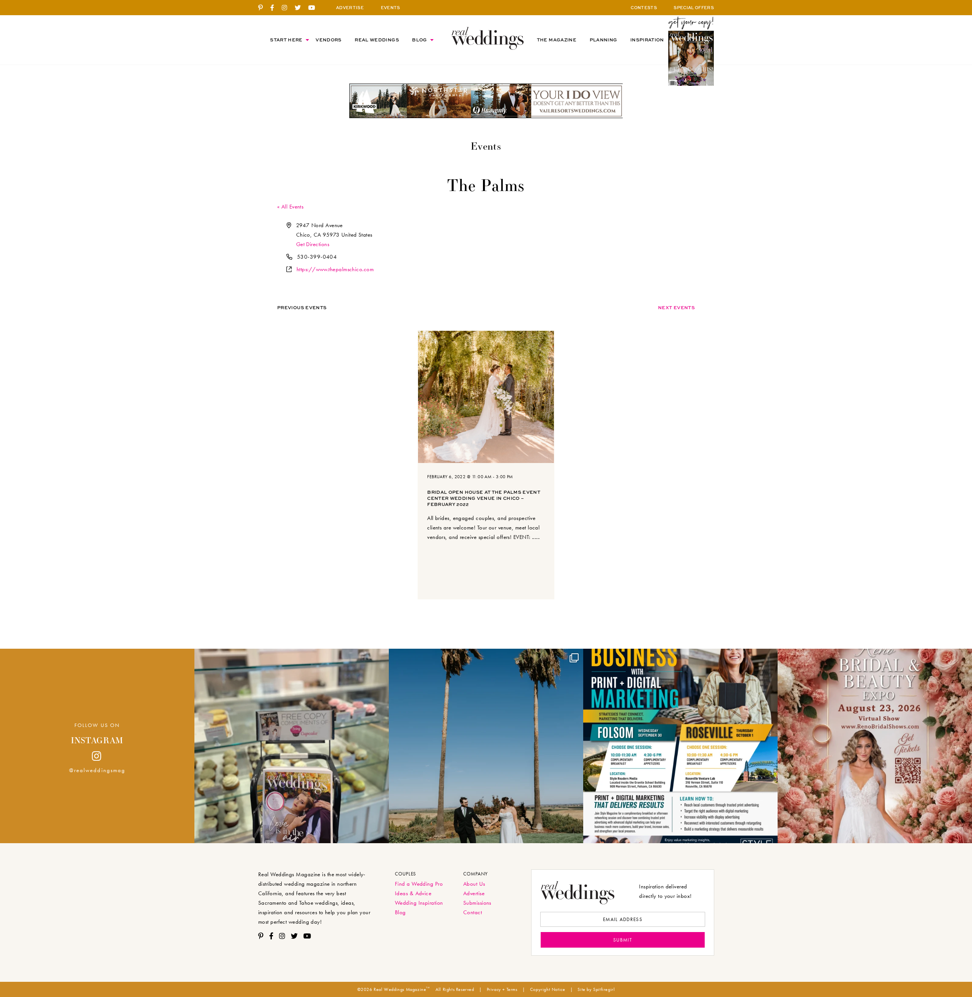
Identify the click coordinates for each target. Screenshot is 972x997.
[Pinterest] (263, 8)
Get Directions (312, 244)
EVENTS (390, 7)
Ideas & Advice (413, 893)
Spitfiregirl (604, 989)
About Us (474, 884)
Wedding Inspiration (419, 903)
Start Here (286, 39)
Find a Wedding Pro (419, 884)
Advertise (473, 893)
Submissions (477, 903)
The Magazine (556, 39)
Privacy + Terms (502, 989)
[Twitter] (300, 8)
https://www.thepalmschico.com (335, 269)
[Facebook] (275, 8)
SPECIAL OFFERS (694, 7)
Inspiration (647, 39)
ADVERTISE (350, 7)
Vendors (329, 39)
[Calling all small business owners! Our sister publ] (680, 746)
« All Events (290, 206)
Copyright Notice (547, 989)
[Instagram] (287, 8)
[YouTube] (314, 8)
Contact (472, 912)
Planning (603, 39)
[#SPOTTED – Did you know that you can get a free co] (291, 746)
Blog (419, 39)
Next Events (676, 308)
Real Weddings (377, 39)
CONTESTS (644, 7)
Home (487, 38)
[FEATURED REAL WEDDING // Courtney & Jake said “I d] (486, 746)
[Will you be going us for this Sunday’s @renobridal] (875, 746)
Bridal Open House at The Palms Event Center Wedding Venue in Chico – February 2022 (483, 498)
